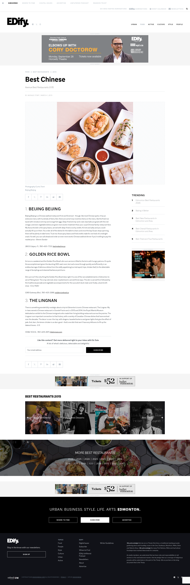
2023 (95, 459)
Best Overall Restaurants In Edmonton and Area (147, 230)
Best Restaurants (41, 72)
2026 (70, 459)
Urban (134, 24)
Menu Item (104, 540)
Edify (81, 540)
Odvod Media (77, 577)
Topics (60, 540)
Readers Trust (100, 3)
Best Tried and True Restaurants (149, 239)
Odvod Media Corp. (38, 577)
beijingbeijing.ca (59, 246)
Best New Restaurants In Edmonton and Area (146, 219)
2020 (111, 459)
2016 (83, 463)
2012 (114, 463)
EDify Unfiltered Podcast (85, 554)
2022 (103, 459)
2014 (98, 463)
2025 (79, 459)
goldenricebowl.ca (62, 292)
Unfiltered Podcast (79, 3)
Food (142, 24)
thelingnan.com (56, 332)
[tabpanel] (95, 515)
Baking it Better (142, 210)
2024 (87, 459)
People (179, 24)
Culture (161, 24)
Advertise (61, 3)
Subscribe (13, 3)
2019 (119, 459)
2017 (75, 463)
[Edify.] (18, 22)
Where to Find (28, 3)
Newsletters (83, 559)
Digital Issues (45, 3)
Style (170, 24)
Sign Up (26, 554)
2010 (121, 463)
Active (151, 24)
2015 (55, 72)
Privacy (63, 577)
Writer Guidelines (107, 543)
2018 (68, 463)
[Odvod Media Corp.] (13, 578)
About (81, 563)
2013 (106, 463)
